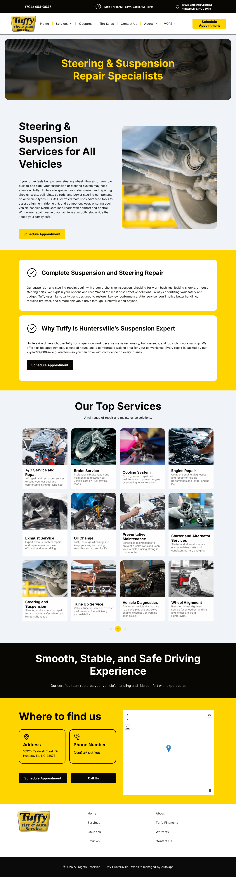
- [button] (127, 719)
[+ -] (168, 752)
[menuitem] (45, 23)
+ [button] (127, 714)
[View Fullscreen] (127, 726)
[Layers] (209, 714)
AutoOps (167, 867)
